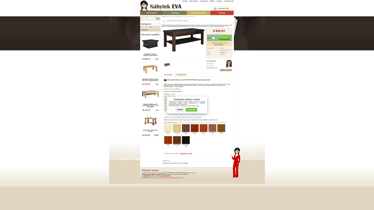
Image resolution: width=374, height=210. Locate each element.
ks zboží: (224, 8)
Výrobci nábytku (204, 1)
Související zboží (181, 74)
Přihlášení (212, 1)
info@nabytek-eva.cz (212, 67)
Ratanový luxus (191, 172)
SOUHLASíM (191, 109)
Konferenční (144, 30)
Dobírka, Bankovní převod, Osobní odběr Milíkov (155, 172)
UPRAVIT (180, 109)
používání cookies (154, 177)
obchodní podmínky (164, 177)
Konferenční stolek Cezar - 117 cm (150, 130)
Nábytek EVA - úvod (168, 16)
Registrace (219, 1)
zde (197, 105)
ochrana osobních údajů (176, 177)
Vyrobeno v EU (223, 52)
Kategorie (143, 22)
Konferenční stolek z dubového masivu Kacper (150, 54)
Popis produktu (168, 74)
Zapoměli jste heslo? (229, 1)
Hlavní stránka (151, 13)
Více (227, 26)
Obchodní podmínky (198, 13)
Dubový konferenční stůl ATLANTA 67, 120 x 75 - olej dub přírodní (150, 105)
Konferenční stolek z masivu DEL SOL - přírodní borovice (150, 79)
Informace (175, 13)
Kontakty (222, 13)
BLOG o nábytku (194, 1)
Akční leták (184, 1)
